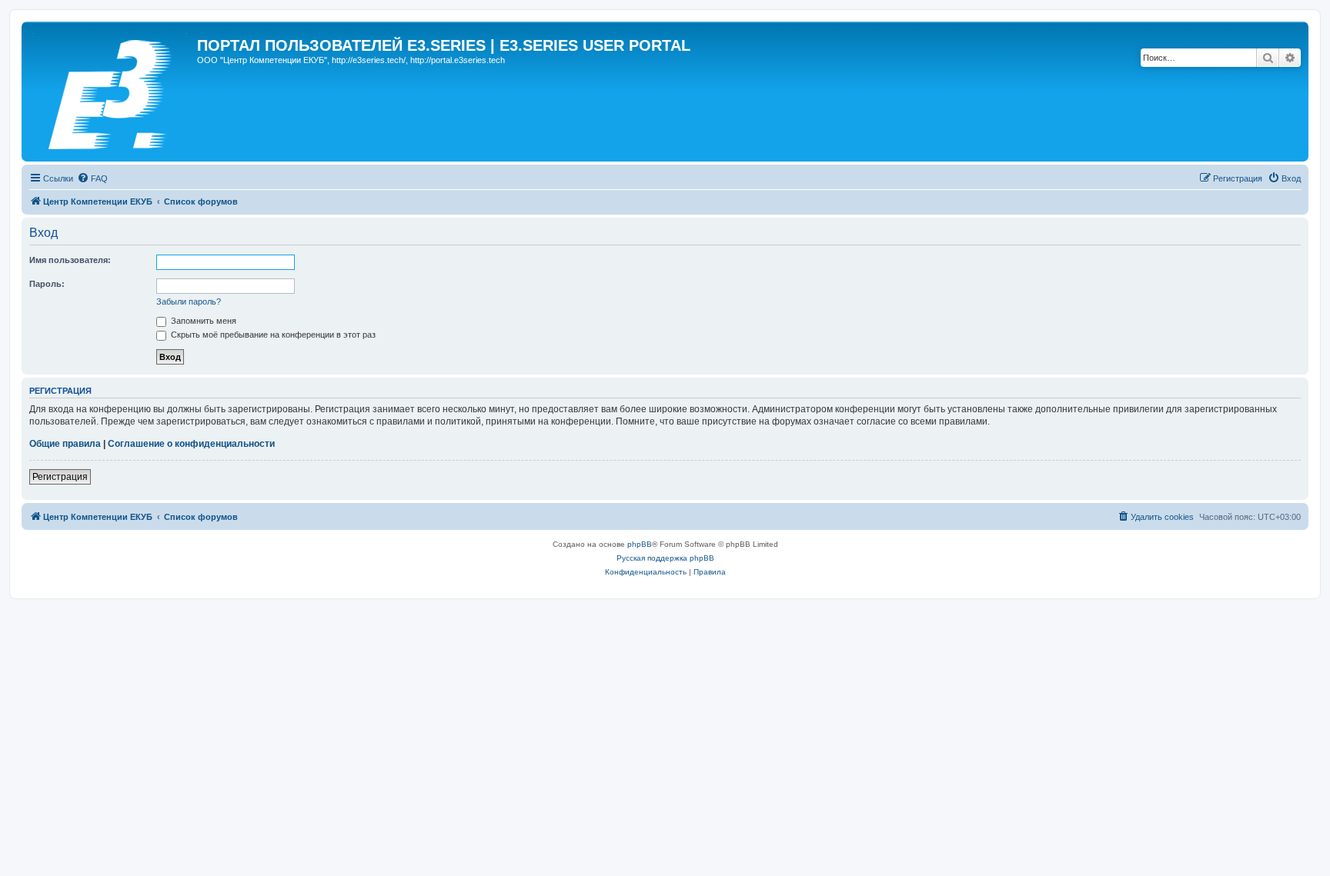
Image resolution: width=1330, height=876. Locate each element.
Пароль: (47, 283)
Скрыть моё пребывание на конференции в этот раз (272, 334)
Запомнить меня (202, 320)
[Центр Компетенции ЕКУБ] (111, 91)
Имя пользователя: (70, 260)
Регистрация (60, 476)
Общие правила (65, 443)
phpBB (639, 544)
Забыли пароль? (188, 301)
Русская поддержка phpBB (665, 558)
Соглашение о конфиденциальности (191, 443)
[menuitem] (92, 178)
